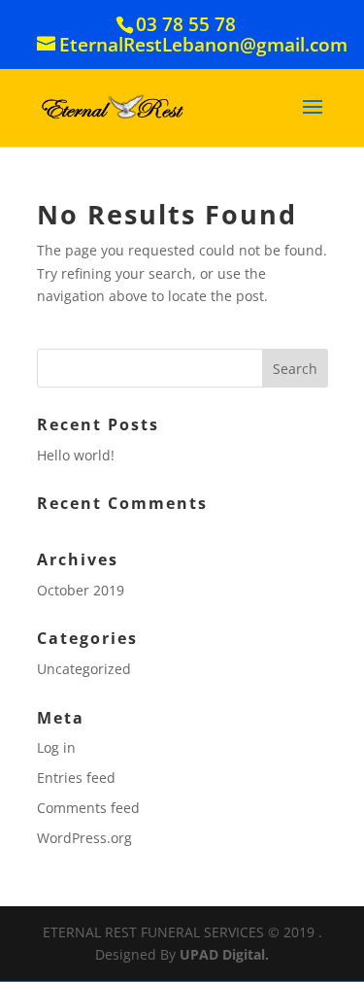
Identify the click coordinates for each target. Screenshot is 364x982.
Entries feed (76, 777)
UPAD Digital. (224, 954)
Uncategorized (84, 669)
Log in (56, 747)
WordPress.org (84, 838)
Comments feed (88, 807)
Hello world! (76, 455)
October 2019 (80, 590)
